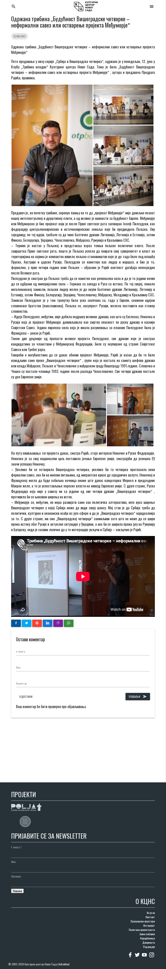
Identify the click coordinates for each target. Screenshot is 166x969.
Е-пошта (16, 847)
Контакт (150, 917)
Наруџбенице (147, 938)
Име (18, 667)
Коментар (21, 683)
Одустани (25, 696)
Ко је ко (151, 912)
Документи (148, 942)
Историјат (149, 925)
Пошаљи (138, 696)
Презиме (16, 876)
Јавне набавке (147, 934)
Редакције (149, 947)
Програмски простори (143, 921)
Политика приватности (142, 930)
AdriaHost (64, 964)
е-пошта (20, 651)
